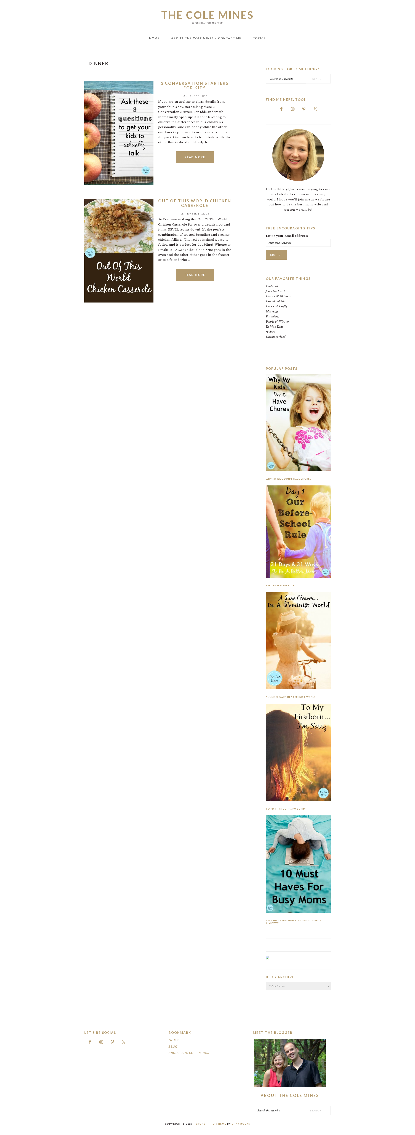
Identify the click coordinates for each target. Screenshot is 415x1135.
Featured (272, 286)
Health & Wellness (278, 296)
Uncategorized (276, 337)
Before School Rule (280, 585)
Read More (195, 157)
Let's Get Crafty (276, 306)
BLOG (173, 1047)
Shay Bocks (241, 1123)
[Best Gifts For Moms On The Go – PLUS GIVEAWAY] (298, 864)
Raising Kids (274, 326)
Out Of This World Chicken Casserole (194, 203)
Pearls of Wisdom (277, 321)
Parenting (272, 316)
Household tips (276, 301)
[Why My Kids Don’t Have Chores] (298, 423)
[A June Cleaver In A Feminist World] (298, 641)
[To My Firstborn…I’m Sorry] (298, 753)
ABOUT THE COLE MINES (189, 1053)
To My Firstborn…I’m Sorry (286, 808)
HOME (174, 1040)
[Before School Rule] (298, 532)
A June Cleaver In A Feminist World (291, 697)
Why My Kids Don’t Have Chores (288, 478)
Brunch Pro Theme (211, 1123)
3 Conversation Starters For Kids (195, 85)
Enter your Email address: (287, 236)
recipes (270, 331)
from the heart (275, 291)
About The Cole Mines (290, 1095)
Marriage (272, 311)
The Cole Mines (207, 15)
